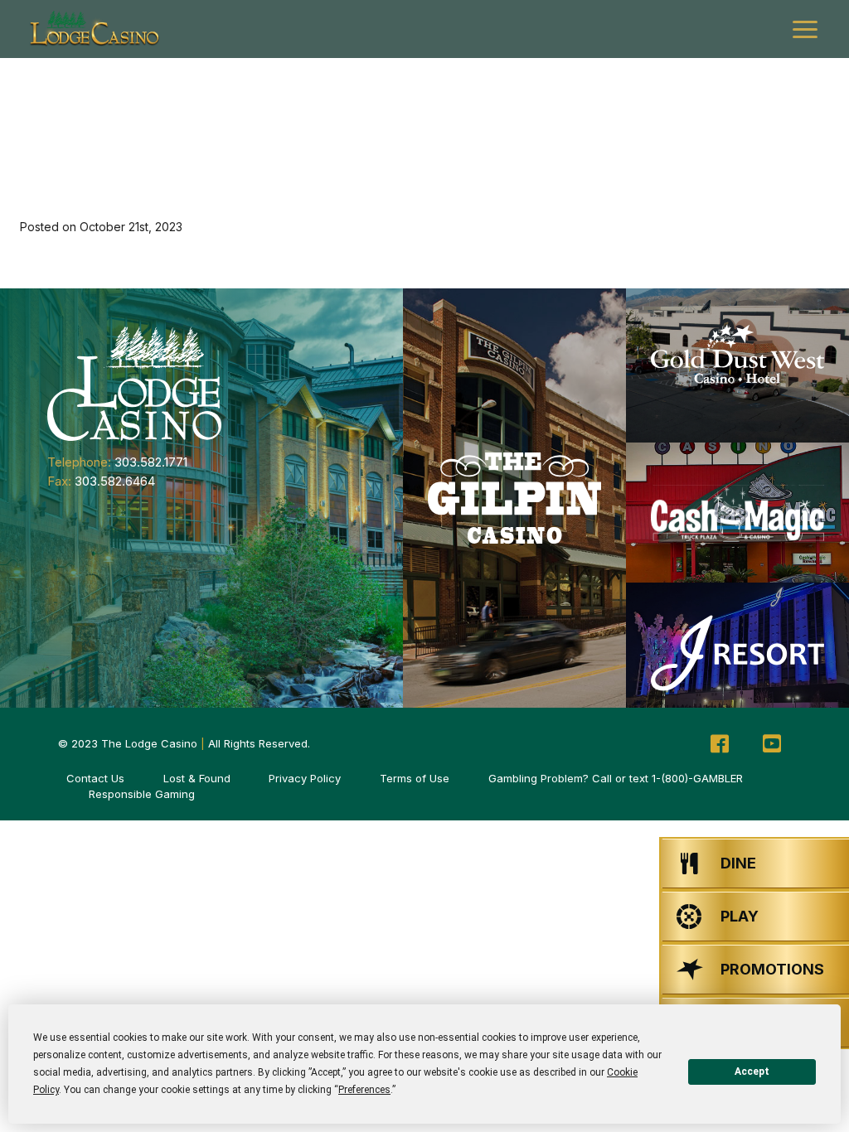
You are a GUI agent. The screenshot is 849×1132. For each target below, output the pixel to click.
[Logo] (93, 29)
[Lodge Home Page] (134, 382)
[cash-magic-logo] (737, 513)
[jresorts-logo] (737, 653)
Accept (752, 1071)
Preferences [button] (364, 1090)
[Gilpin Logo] (514, 498)
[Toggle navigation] (805, 29)
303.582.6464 (115, 481)
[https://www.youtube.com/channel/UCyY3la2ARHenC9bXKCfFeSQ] (771, 744)
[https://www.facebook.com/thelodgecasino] (719, 744)
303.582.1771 (150, 462)
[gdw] (737, 365)
